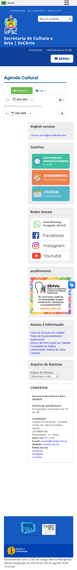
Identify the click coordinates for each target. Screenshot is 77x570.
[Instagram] (50, 249)
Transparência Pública (43, 346)
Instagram (37, 454)
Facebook (37, 450)
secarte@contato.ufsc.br (54, 441)
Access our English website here (48, 135)
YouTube (37, 457)
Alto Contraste (36, 10)
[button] (62, 113)
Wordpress (65, 559)
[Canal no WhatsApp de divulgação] (50, 229)
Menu (64, 58)
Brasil (11, 2)
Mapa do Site (54, 10)
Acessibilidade (17, 10)
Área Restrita (36, 50)
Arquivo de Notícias (41, 372)
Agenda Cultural (21, 77)
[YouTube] (50, 259)
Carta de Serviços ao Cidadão (47, 332)
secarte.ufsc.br (51, 444)
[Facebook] (50, 239)
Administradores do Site (59, 50)
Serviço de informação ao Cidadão (50, 342)
